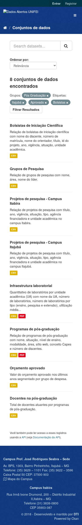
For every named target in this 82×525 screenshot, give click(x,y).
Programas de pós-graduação (34, 328)
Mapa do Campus (20, 479)
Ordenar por (19, 59)
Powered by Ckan (66, 518)
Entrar (56, 3)
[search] (66, 46)
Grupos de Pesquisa (27, 168)
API (24, 437)
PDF (22, 316)
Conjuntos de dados (31, 27)
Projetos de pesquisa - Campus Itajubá (36, 244)
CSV (13, 155)
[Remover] (48, 95)
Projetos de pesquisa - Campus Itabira (36, 201)
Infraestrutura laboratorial (31, 285)
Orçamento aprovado (27, 367)
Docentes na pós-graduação (33, 398)
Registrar (71, 3)
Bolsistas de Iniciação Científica (36, 125)
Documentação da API (46, 437)
